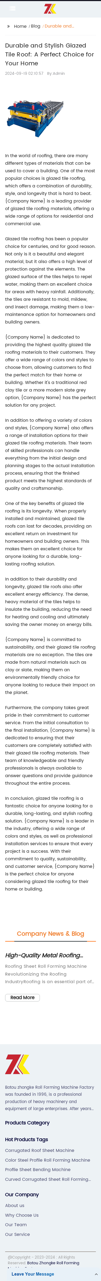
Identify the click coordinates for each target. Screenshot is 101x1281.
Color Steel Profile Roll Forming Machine (47, 1160)
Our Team (16, 1224)
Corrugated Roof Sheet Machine (39, 1150)
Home (20, 26)
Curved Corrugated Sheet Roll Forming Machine (46, 1179)
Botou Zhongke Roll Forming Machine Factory (43, 1266)
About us (14, 1205)
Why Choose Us (22, 1215)
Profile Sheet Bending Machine (38, 1170)
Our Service (17, 1234)
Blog (35, 26)
